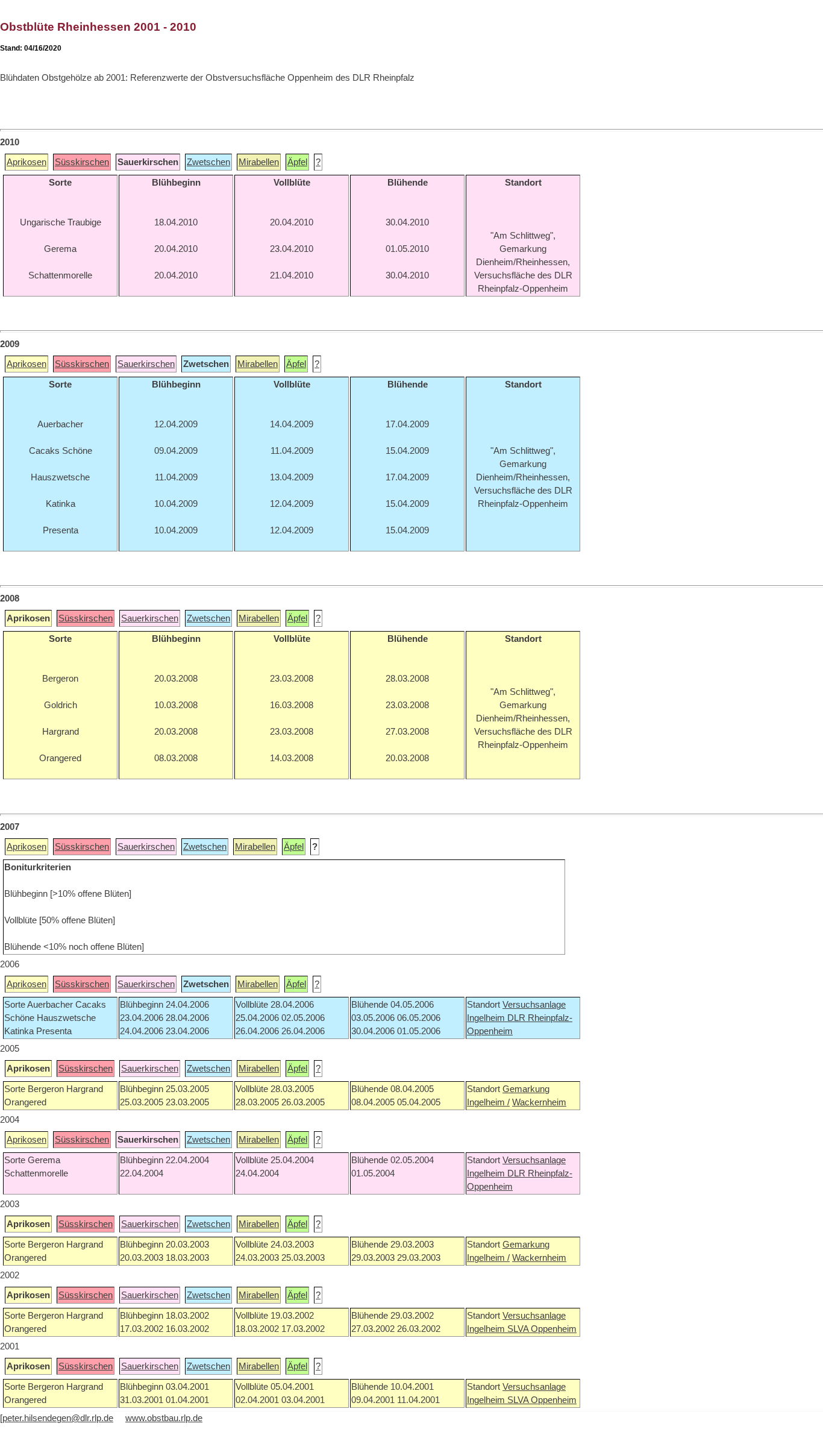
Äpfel (297, 162)
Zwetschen (208, 162)
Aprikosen (26, 162)
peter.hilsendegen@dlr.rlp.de (57, 1418)
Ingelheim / (488, 1102)
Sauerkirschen (146, 364)
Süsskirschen (82, 162)
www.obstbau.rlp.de (163, 1418)
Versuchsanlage (534, 1005)
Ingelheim (487, 1018)
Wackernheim (539, 1102)
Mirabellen (259, 162)
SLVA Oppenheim (542, 1329)
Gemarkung (525, 1089)
